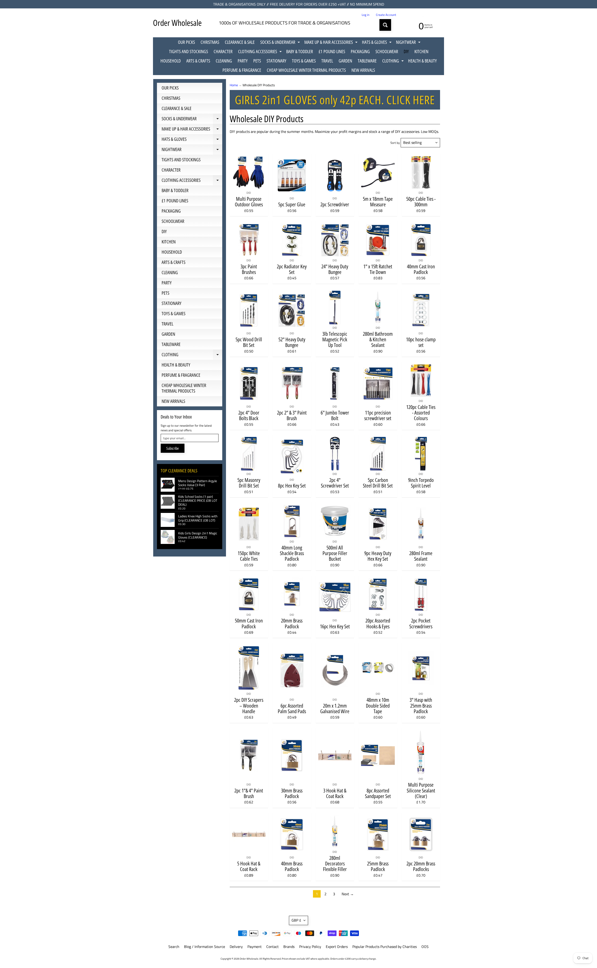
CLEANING (224, 61)
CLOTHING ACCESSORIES (260, 52)
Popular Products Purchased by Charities (384, 946)
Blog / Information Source (204, 946)
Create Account (386, 14)
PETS (257, 61)
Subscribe (172, 448)
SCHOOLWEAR (386, 51)
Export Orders (337, 946)
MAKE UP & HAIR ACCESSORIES (331, 43)
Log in (365, 14)
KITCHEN (421, 51)
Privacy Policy (310, 946)
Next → (348, 894)
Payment (254, 946)
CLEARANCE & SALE (240, 42)
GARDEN (345, 61)
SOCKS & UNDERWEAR (280, 43)
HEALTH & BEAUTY (422, 61)
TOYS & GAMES (304, 61)
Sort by (395, 142)
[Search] (385, 25)
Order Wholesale (177, 22)
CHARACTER (223, 51)
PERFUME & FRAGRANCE (241, 70)
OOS (425, 946)
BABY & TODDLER (299, 51)
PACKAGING (360, 51)
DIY (406, 51)
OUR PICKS (186, 42)
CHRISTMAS (210, 42)
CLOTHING (393, 62)
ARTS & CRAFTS (198, 61)
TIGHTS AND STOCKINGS (188, 51)
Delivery (236, 946)
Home (234, 85)
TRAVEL (327, 61)
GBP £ (296, 920)
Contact (272, 946)
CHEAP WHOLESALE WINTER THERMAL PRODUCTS (306, 70)
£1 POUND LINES (332, 51)
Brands (289, 946)
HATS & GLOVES (377, 43)
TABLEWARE (367, 61)
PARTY (243, 61)
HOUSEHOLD (170, 61)
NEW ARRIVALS (363, 70)
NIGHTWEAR (409, 43)
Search (173, 946)
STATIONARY (276, 61)
